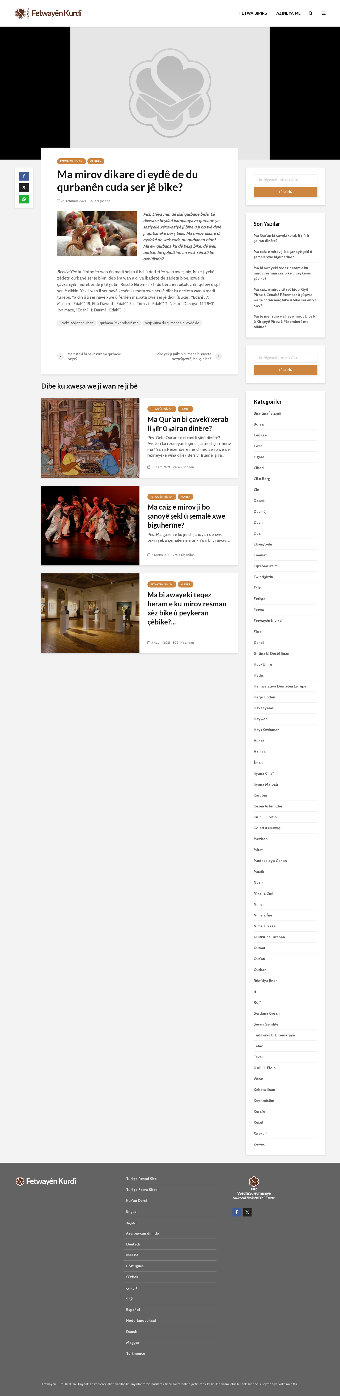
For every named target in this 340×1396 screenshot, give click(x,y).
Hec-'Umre (263, 664)
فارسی (131, 1287)
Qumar (259, 947)
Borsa (259, 424)
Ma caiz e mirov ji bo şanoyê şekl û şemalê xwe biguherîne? (186, 516)
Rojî (257, 1002)
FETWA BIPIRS (253, 13)
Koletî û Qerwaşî (268, 828)
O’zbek (132, 1276)
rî (255, 991)
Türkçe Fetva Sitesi (142, 1189)
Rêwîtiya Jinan (266, 980)
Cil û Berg (262, 478)
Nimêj (259, 904)
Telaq (259, 1046)
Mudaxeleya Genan (270, 860)
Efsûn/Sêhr (263, 544)
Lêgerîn (285, 192)
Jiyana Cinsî (264, 773)
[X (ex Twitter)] (247, 1212)
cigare (259, 457)
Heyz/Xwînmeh (266, 729)
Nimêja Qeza (265, 926)
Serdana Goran (267, 1013)
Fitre (258, 631)
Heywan (260, 718)
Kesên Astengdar (268, 806)
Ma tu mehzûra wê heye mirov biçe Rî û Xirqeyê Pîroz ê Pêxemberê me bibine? (285, 321)
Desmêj (260, 511)
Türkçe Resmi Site (141, 1178)
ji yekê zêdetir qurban (77, 322)
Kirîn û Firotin (265, 817)
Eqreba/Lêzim (266, 566)
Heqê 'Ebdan (264, 697)
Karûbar (260, 795)
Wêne (258, 1078)
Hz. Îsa (260, 751)
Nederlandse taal (141, 1320)
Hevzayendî (264, 708)
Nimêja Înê (263, 915)
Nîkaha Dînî (263, 893)
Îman (258, 762)
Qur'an (259, 958)
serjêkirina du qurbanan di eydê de (172, 322)
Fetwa (259, 609)
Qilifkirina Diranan (269, 937)
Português (135, 1266)
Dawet (259, 500)
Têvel (258, 1057)
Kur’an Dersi (136, 1200)
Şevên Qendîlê (266, 1024)
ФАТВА (132, 1255)
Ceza (258, 446)
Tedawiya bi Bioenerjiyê (274, 1035)
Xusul (258, 1122)
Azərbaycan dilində (142, 1233)
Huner (185, 409)
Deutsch (133, 1244)
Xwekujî (260, 1133)
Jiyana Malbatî (266, 784)
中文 (130, 1298)
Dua (257, 533)
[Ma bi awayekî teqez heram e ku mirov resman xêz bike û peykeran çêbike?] (90, 612)
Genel (259, 642)
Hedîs (259, 675)
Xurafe (259, 1111)
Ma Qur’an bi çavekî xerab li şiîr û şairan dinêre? (187, 423)
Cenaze (260, 435)
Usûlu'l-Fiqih (265, 1067)
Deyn (258, 522)
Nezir (258, 882)
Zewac (259, 1144)
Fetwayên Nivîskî (71, 161)
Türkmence (135, 1353)
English (132, 1211)
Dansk (131, 1331)
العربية (131, 1222)
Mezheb (260, 838)
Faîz (257, 587)
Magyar (132, 1342)
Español (133, 1309)
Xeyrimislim (264, 1100)
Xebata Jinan (264, 1089)
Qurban (95, 161)
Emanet (260, 555)
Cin (256, 489)
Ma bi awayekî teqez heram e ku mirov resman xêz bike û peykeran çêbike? (282, 273)
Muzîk (259, 871)
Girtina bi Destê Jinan (271, 653)
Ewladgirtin (263, 576)
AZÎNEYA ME (288, 13)
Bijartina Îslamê (267, 413)
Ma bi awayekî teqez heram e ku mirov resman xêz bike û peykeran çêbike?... (186, 608)
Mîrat (258, 849)
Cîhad (259, 467)
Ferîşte (259, 598)
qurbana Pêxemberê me (119, 322)
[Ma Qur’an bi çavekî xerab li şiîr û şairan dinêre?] (90, 437)
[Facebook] (236, 1212)
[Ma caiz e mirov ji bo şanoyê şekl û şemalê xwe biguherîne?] (90, 525)
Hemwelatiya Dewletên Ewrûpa (280, 686)
